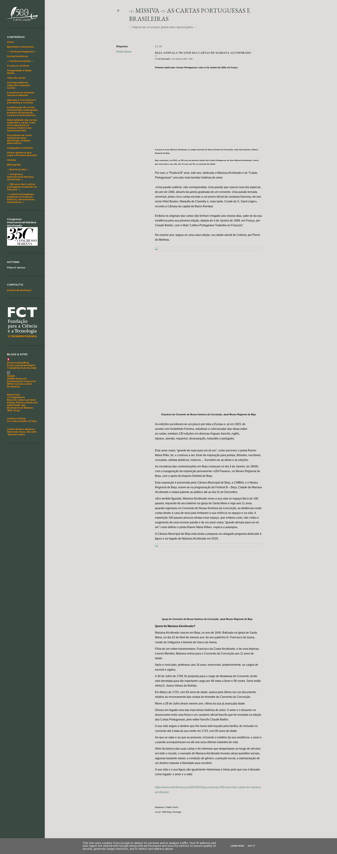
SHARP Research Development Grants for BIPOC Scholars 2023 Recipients (21, 382)
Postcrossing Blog (18, 362)
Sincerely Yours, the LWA (22, 432)
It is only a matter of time (22, 421)
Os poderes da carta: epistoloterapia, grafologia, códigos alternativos (19, 139)
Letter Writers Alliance (21, 429)
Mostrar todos (16, 434)
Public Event (123, 51)
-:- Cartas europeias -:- (20, 61)
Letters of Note (16, 418)
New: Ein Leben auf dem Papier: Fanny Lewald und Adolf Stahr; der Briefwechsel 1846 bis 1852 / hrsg (22, 405)
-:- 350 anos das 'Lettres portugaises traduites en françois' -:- (22, 187)
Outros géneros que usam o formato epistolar (22, 154)
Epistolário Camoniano (20, 46)
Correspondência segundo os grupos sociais (18, 85)
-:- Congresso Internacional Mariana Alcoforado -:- (20, 177)
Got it (251, 846)
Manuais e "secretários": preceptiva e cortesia (21, 101)
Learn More (237, 846)
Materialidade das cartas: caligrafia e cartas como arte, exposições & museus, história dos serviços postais (22, 125)
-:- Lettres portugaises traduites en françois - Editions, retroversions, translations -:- (21, 198)
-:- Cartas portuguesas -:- (21, 51)
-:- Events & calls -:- (18, 169)
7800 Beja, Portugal (171, 812)
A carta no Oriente (18, 65)
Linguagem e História (20, 148)
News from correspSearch (16, 396)
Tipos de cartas (16, 78)
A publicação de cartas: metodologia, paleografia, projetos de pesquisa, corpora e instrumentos (22, 111)
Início (10, 42)
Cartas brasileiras (17, 56)
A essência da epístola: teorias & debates (20, 94)
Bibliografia (14, 164)
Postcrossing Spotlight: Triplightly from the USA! (22, 366)
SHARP (11, 376)
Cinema (11, 160)
